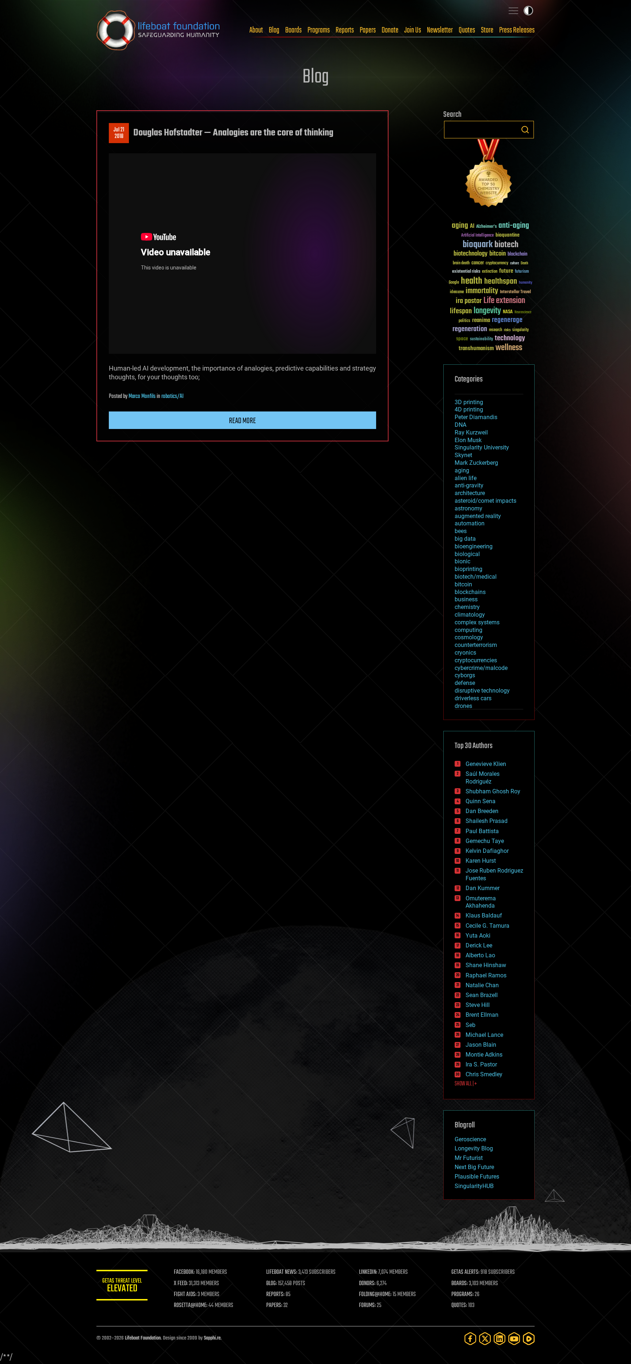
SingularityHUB (474, 1186)
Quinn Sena (481, 801)
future (506, 271)
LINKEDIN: (368, 1272)
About (256, 30)
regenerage (507, 320)
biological (467, 554)
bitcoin (497, 254)
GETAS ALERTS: (465, 1272)
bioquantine (508, 235)
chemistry (467, 607)
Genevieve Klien (486, 763)
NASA (508, 312)
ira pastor (469, 301)
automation (470, 523)
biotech (506, 245)
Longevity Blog (474, 1148)
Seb (470, 1025)
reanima (481, 320)
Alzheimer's (486, 227)
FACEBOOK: (184, 1272)
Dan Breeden (482, 811)
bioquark (478, 245)
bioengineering (474, 546)
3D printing (469, 402)
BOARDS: (459, 1283)
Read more (242, 421)
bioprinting (468, 569)
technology (510, 338)
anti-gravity (469, 485)
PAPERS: (274, 1305)
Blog (274, 30)
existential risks (466, 272)
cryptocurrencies (476, 660)
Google (454, 282)
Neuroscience (523, 313)
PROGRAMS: (462, 1294)
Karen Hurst (481, 860)
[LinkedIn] (499, 1338)
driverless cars (473, 698)
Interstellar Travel (515, 292)
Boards (293, 30)
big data (465, 538)
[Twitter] (485, 1338)
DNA (460, 424)
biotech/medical (476, 576)
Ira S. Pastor (481, 1064)
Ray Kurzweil (471, 432)
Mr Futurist (469, 1157)
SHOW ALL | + (466, 1084)
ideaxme (457, 292)
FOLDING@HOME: (375, 1294)
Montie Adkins (484, 1054)
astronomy (468, 508)
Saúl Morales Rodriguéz (483, 777)
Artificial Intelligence (477, 235)
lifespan (461, 311)
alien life (466, 478)
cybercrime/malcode (481, 667)
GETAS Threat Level (122, 1286)
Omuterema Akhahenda (481, 902)
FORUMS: (367, 1305)
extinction (489, 271)
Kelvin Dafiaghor (487, 850)
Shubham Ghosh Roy (493, 791)
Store (487, 30)
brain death (461, 263)
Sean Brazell (482, 995)
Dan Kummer (483, 888)
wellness (509, 348)
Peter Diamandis (476, 417)
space (462, 339)
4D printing (469, 409)
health (471, 281)
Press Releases (517, 30)
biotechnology (470, 254)
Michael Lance (484, 1034)
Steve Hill (478, 1004)
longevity (487, 311)
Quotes (467, 30)
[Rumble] (529, 1338)
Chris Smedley (484, 1074)
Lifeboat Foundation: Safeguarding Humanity (158, 30)
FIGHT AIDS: (185, 1294)
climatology (470, 614)
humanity (525, 283)
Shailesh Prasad (487, 820)
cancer (477, 263)
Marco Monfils (142, 396)
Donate (390, 30)
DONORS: (367, 1283)
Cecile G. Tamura (487, 925)
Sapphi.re (212, 1338)
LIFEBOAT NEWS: (281, 1272)
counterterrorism (476, 644)
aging (460, 225)
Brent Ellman (482, 1014)
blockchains (470, 592)
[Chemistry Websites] (489, 174)
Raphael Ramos (486, 975)
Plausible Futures (477, 1176)
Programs (318, 30)
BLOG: (271, 1283)
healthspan (500, 281)
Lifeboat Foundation (143, 1338)
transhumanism (476, 348)
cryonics (465, 652)
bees (461, 531)
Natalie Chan (482, 985)
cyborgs (465, 675)
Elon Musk (468, 440)
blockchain (517, 254)
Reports (345, 30)
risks (507, 330)
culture (514, 263)
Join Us (412, 30)
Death (524, 263)
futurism (522, 272)
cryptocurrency (497, 263)
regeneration (469, 329)
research (495, 330)
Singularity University (482, 447)
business (466, 599)
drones (463, 705)
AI (472, 226)
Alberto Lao (480, 955)
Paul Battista (482, 831)
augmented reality (478, 516)
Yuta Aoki (478, 935)
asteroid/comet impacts (485, 500)
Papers (368, 30)
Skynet (463, 455)
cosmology (469, 637)
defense (465, 682)
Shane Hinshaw (486, 965)
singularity (520, 330)
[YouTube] (514, 1338)
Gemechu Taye (485, 841)
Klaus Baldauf (484, 915)
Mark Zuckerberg (476, 462)
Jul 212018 (119, 133)
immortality (482, 291)
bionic (462, 561)
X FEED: (181, 1283)
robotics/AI (172, 396)
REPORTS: (275, 1294)
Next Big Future (474, 1167)
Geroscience (470, 1139)
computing (468, 630)
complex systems (477, 622)
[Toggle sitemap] (513, 10)
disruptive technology (482, 690)
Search (525, 129)
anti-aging (513, 225)
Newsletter (440, 30)
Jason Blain (481, 1044)
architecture (470, 493)
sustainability (481, 339)
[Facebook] (470, 1338)
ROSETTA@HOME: (190, 1305)
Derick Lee (479, 945)
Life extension (504, 301)
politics (464, 321)
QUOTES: (459, 1305)
